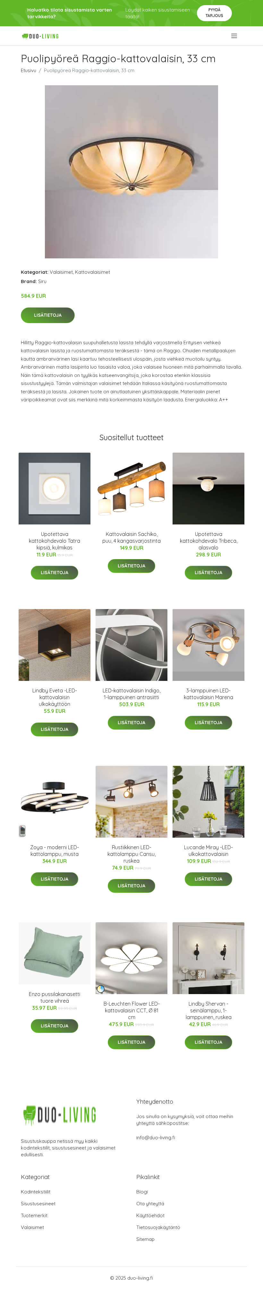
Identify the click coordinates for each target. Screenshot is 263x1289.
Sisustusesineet (38, 1204)
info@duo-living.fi (155, 1137)
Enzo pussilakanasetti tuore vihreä (54, 997)
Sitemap (145, 1239)
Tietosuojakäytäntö (158, 1227)
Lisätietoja (48, 315)
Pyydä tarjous (214, 12)
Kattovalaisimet (92, 272)
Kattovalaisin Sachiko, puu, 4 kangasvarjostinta (131, 537)
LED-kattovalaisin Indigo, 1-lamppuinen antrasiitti (131, 693)
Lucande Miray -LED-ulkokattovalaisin (208, 850)
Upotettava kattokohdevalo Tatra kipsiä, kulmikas (54, 541)
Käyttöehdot (150, 1215)
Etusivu (28, 70)
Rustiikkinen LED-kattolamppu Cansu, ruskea (131, 854)
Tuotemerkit (34, 1215)
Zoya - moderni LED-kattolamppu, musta (54, 850)
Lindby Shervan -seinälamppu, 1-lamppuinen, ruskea (209, 1010)
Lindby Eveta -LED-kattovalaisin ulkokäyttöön (54, 697)
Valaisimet (61, 272)
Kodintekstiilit (35, 1192)
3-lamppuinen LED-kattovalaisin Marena (208, 693)
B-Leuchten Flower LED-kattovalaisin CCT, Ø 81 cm (132, 1010)
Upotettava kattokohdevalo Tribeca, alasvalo (208, 541)
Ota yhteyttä (150, 1204)
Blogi (142, 1192)
